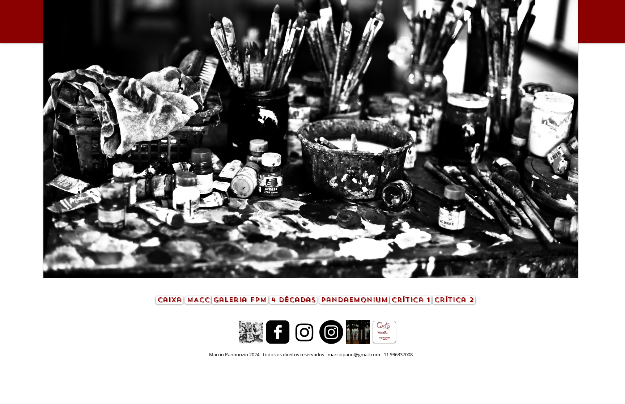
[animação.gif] (251, 332)
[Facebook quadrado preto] (278, 332)
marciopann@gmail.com (354, 354)
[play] (560, 272)
